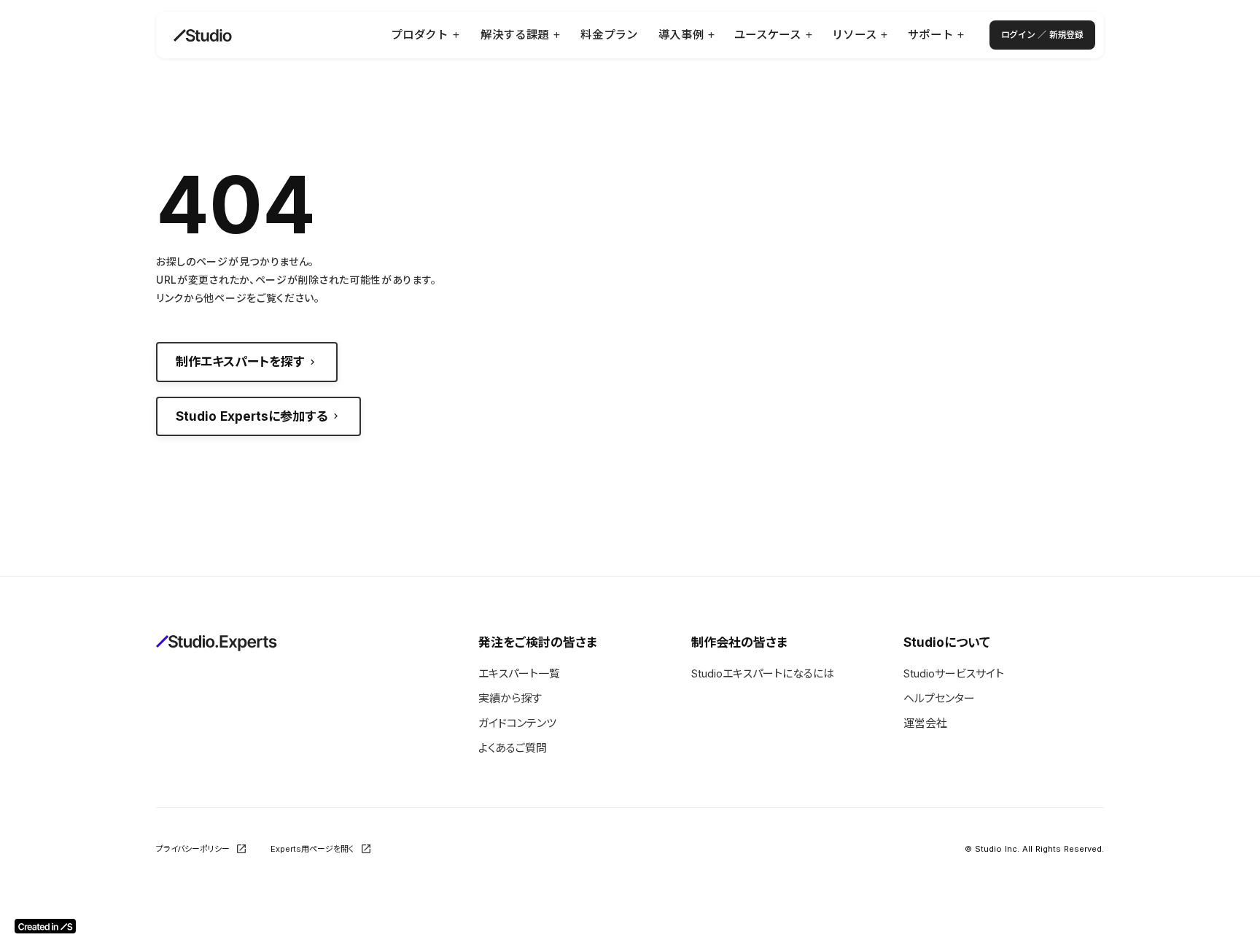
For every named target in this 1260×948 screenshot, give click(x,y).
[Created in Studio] (45, 926)
